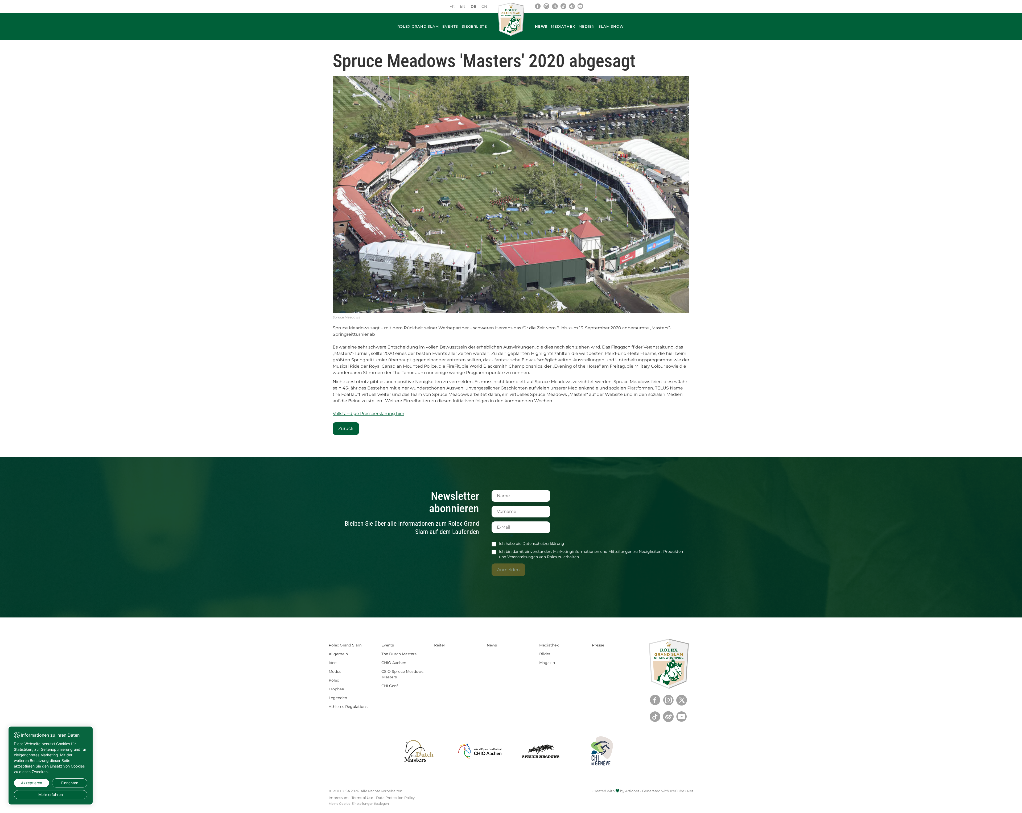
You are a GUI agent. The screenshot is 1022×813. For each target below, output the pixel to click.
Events (450, 26)
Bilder (544, 654)
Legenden (338, 697)
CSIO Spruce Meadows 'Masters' (402, 674)
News (541, 26)
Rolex (334, 680)
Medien (587, 26)
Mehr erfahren (50, 794)
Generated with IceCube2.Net (667, 791)
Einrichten (69, 783)
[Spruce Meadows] (511, 194)
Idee (332, 662)
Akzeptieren (31, 783)
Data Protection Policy (395, 797)
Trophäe (336, 689)
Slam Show (611, 26)
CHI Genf (389, 685)
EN (462, 6)
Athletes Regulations (348, 706)
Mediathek (563, 26)
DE (473, 6)
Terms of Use (362, 797)
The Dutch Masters (399, 654)
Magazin (547, 662)
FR (452, 6)
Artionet (632, 791)
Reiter (439, 645)
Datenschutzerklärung (543, 543)
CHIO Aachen (393, 662)
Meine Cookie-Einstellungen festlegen (359, 804)
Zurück (345, 428)
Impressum (339, 797)
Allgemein (338, 654)
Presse (598, 645)
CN (484, 6)
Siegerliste (474, 26)
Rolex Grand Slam (418, 26)
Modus (335, 671)
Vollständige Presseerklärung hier (368, 413)
